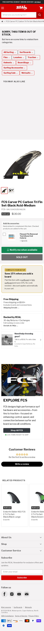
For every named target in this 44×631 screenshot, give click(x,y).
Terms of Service (21, 616)
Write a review (22, 464)
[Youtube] (19, 594)
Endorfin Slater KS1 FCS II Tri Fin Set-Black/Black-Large (14, 514)
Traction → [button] (33, 57)
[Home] (2, 21)
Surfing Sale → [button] (11, 73)
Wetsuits (28, 607)
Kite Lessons (6, 607)
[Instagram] (11, 594)
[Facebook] (4, 594)
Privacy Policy (33, 616)
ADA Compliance (7, 616)
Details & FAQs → (11, 326)
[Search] (39, 15)
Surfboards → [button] (26, 52)
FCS (3, 209)
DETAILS (37, 2)
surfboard (25, 280)
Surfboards (18, 607)
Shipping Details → (11, 308)
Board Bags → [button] (24, 62)
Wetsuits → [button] (27, 73)
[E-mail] (26, 594)
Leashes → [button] (18, 57)
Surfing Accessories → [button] (14, 68)
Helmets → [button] (9, 62)
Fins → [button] (7, 57)
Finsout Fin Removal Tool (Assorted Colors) (29, 236)
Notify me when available (23, 250)
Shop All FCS (17, 430)
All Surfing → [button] (10, 52)
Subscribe (22, 578)
